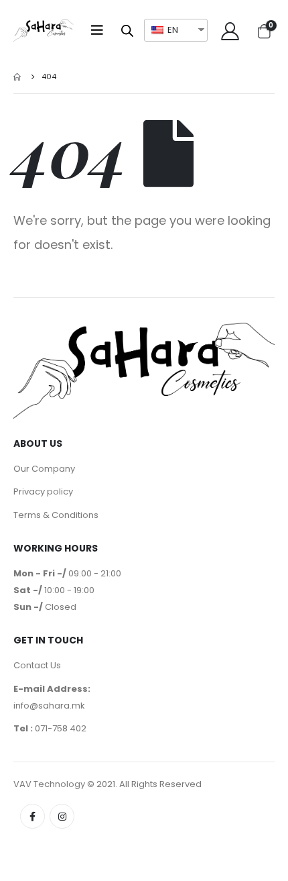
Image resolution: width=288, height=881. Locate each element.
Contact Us (37, 665)
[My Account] (230, 30)
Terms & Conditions (55, 515)
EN (171, 29)
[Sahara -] (43, 30)
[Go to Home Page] (18, 76)
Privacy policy (43, 491)
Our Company (44, 468)
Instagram (62, 816)
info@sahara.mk (49, 705)
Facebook (32, 816)
